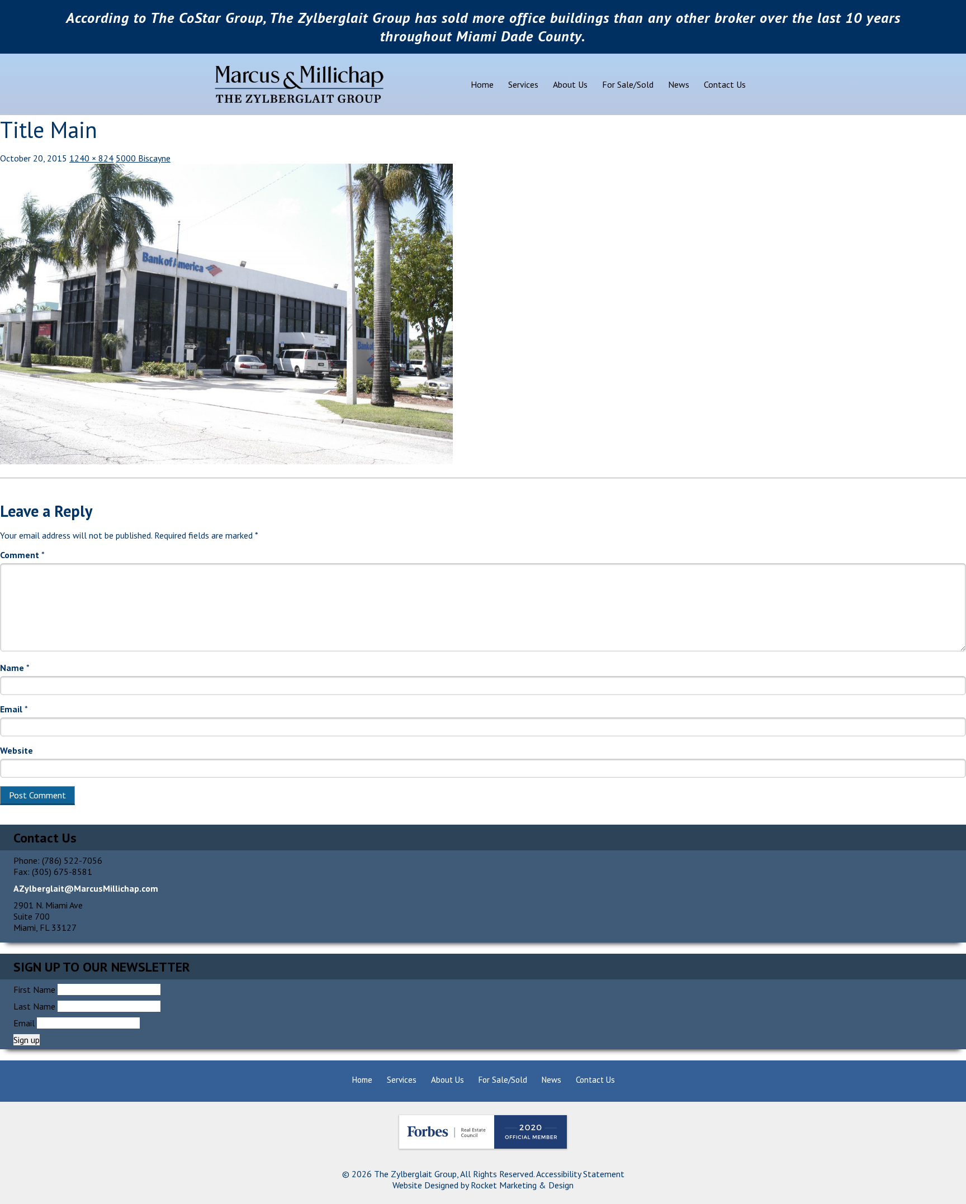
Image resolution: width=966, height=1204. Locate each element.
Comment (22, 554)
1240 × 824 (91, 158)
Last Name (34, 1006)
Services (523, 84)
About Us (570, 84)
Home (482, 84)
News (678, 84)
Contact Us (725, 84)
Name (15, 667)
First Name (34, 989)
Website (16, 750)
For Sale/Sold (628, 84)
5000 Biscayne (143, 158)
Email (14, 709)
